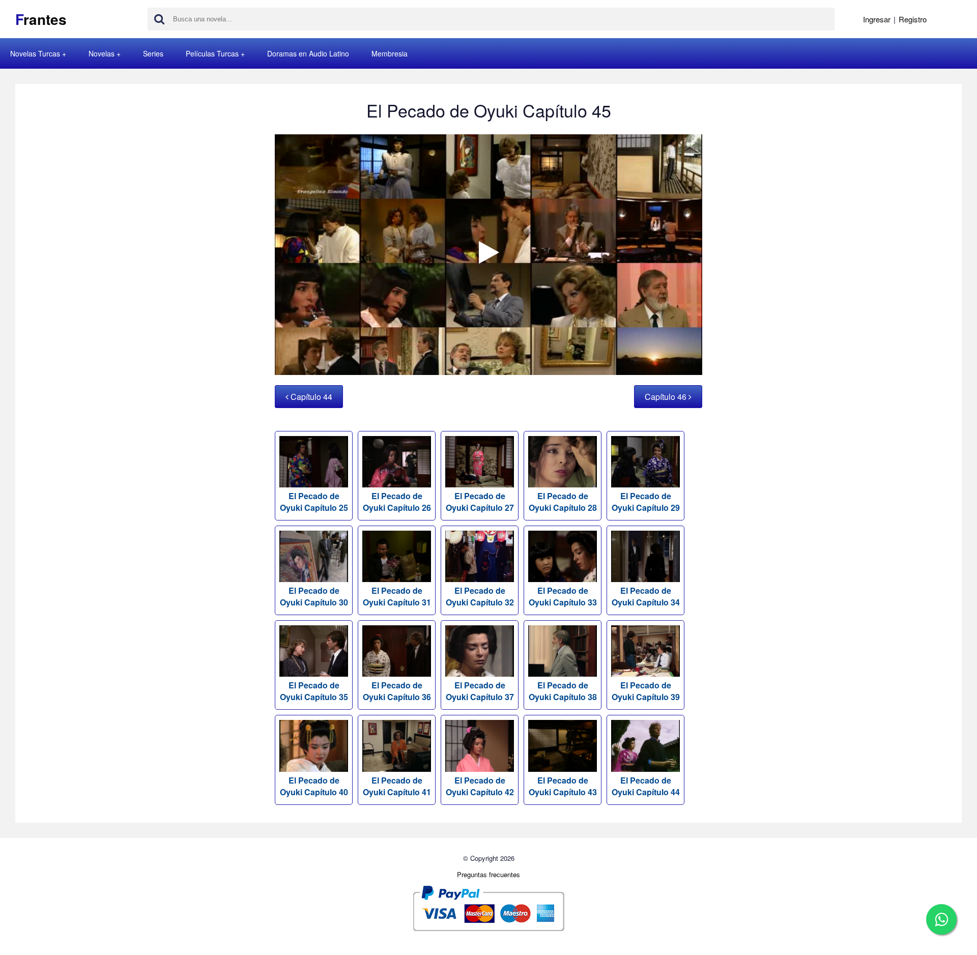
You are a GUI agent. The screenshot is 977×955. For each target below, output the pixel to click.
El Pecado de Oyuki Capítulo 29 (646, 501)
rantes (41, 19)
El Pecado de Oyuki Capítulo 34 (646, 596)
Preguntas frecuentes (488, 874)
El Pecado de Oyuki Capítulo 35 (314, 691)
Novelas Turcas (35, 53)
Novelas (101, 53)
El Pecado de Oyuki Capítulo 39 (646, 691)
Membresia (389, 53)
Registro (913, 19)
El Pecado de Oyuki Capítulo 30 (314, 596)
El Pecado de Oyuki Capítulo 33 (563, 596)
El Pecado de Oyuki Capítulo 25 (314, 501)
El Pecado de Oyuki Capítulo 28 (563, 501)
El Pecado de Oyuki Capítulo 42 (480, 785)
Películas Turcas (212, 53)
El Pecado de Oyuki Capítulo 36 (397, 691)
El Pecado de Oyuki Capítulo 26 (397, 501)
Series (153, 53)
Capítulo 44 (310, 396)
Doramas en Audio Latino (308, 53)
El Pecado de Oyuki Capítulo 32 (480, 596)
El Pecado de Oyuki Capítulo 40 (314, 785)
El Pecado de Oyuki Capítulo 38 (563, 691)
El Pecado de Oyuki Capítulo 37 (480, 691)
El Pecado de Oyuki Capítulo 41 (397, 785)
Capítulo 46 (666, 396)
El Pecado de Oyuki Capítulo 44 (646, 785)
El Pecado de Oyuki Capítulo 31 (397, 596)
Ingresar (876, 19)
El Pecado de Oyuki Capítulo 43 (563, 785)
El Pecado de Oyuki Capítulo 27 (480, 501)
